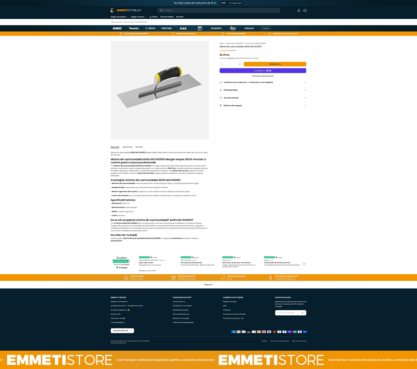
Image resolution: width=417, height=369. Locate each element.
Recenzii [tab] (139, 147)
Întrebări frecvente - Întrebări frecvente (127, 306)
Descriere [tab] (115, 147)
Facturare (231, 58)
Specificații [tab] (127, 147)
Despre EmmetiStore (119, 301)
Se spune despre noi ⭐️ (120, 310)
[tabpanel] (160, 196)
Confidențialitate (117, 322)
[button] (305, 10)
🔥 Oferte (154, 17)
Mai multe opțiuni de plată (262, 76)
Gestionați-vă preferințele (183, 322)
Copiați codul (236, 3)
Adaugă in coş (275, 64)
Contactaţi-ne (179, 301)
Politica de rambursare (299, 341)
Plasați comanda (230, 301)
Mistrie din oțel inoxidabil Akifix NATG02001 (136, 22)
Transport (227, 310)
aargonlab (122, 343)
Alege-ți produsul (118, 17)
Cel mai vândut (167, 17)
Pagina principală (116, 22)
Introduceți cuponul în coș (233, 318)
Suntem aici (115, 314)
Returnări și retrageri (181, 318)
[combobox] (219, 10)
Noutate (179, 17)
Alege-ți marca (137, 17)
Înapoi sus (208, 285)
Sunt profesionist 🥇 (181, 314)
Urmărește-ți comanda (182, 306)
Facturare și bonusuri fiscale (234, 314)
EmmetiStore (119, 341)
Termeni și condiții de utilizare (279, 341)
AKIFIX (222, 43)
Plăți (224, 306)
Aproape (264, 341)
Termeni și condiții (118, 318)
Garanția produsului (180, 310)
